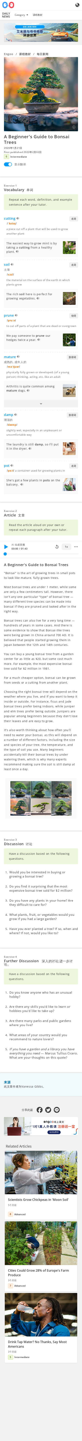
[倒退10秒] (57, 547)
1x (66, 546)
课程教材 (37, 15)
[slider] (5, 554)
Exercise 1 (10, 185)
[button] (41, 403)
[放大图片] (41, 94)
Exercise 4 (10, 956)
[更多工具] (76, 547)
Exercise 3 (10, 839)
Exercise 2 (10, 511)
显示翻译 (20, 164)
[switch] (8, 164)
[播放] (6, 547)
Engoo (8, 54)
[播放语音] (18, 218)
